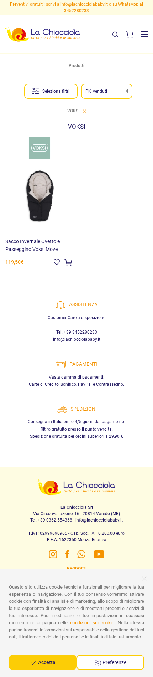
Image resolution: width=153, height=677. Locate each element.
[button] (144, 34)
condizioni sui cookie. (93, 622)
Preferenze (113, 662)
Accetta (46, 662)
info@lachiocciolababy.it (84, 4)
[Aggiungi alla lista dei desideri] (57, 262)
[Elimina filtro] (84, 111)
